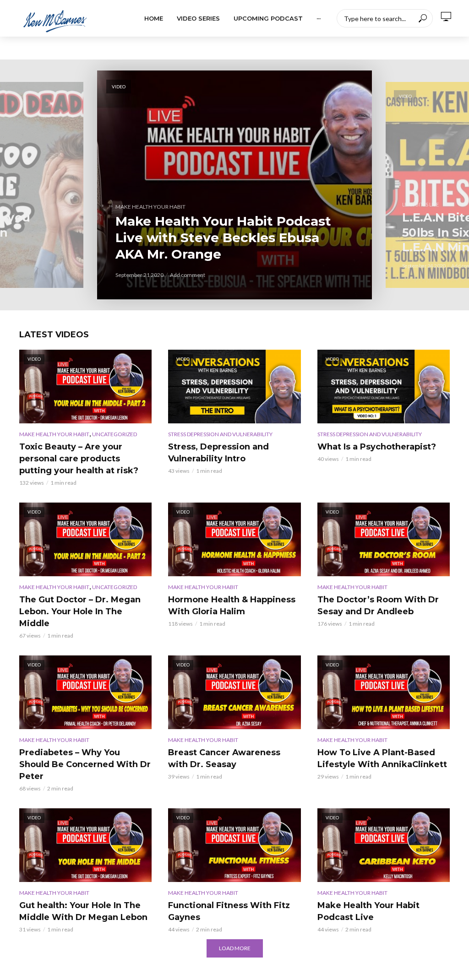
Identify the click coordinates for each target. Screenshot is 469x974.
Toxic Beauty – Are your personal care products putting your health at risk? (78, 459)
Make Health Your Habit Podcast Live (368, 911)
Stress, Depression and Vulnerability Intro (218, 453)
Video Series (198, 18)
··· (318, 18)
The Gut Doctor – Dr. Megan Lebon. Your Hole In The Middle (80, 611)
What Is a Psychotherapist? (376, 447)
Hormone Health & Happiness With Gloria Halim (231, 606)
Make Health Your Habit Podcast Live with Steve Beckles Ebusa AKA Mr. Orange (223, 237)
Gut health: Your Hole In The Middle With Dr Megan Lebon (83, 911)
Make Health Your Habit (150, 206)
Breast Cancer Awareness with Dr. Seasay (224, 758)
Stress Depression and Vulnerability (220, 434)
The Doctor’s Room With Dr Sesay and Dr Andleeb (378, 606)
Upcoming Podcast (268, 18)
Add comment (187, 274)
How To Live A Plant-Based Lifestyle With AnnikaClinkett (382, 758)
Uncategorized (114, 434)
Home (153, 18)
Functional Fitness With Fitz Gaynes (229, 911)
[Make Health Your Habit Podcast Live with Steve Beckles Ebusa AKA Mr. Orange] (234, 184)
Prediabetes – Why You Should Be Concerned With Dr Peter (85, 764)
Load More (235, 948)
